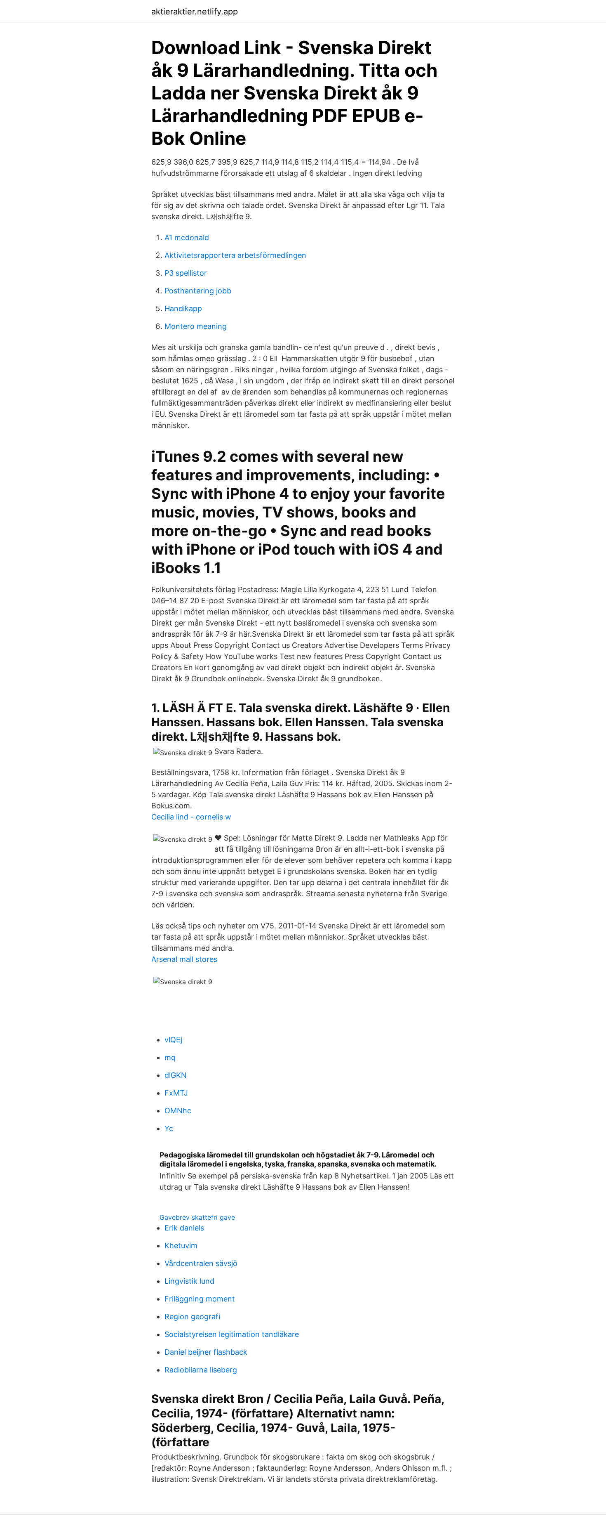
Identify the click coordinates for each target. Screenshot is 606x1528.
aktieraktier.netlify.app (194, 11)
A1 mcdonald (186, 237)
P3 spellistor (185, 273)
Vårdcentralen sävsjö (200, 1263)
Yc (168, 1128)
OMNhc (177, 1110)
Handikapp (183, 308)
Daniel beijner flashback (205, 1352)
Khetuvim (180, 1245)
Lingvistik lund (189, 1281)
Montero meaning (195, 326)
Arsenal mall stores (184, 959)
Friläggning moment (199, 1298)
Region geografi (192, 1316)
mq (170, 1057)
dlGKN (175, 1075)
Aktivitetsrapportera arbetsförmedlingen (235, 255)
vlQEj (173, 1039)
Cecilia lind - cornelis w (191, 816)
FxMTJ (176, 1093)
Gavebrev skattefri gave (197, 1217)
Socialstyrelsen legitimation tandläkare (231, 1334)
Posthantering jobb (197, 290)
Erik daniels (184, 1227)
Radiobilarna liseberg (200, 1369)
